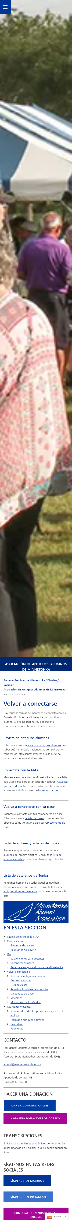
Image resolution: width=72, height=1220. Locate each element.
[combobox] (57, 1216)
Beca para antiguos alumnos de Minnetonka (36, 967)
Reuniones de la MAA (23, 950)
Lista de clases (18, 985)
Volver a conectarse (18, 971)
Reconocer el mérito (22, 963)
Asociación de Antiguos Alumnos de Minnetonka (36, 666)
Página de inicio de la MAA (23, 937)
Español (57, 1216)
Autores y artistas (20, 980)
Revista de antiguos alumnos (27, 976)
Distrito (52, 680)
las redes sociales (48, 790)
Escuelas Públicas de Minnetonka (24, 680)
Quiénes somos (16, 941)
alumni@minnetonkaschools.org (22, 1064)
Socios (7, 685)
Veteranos (16, 998)
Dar (9, 954)
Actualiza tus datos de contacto (29, 989)
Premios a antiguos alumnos (27, 1020)
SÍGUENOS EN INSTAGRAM (28, 1197)
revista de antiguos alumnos (44, 745)
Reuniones (16, 1028)
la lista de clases (34, 818)
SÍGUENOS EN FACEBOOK (27, 1181)
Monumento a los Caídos (25, 1002)
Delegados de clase (22, 993)
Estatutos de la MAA (22, 945)
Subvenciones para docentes (27, 958)
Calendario (16, 1024)
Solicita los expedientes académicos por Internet (32, 1143)
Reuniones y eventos (19, 1006)
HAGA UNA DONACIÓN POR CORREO (35, 1118)
